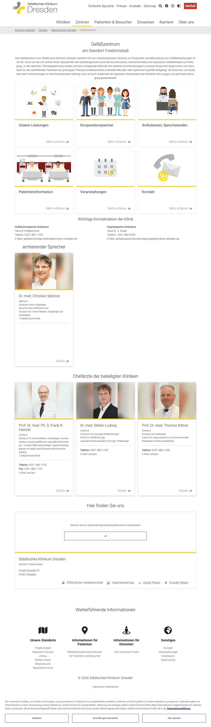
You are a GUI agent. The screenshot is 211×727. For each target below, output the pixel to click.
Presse (122, 6)
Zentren (82, 22)
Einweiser (145, 22)
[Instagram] (173, 6)
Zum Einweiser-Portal (126, 652)
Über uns (186, 22)
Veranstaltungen (168, 652)
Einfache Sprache (101, 6)
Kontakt (135, 6)
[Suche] (160, 6)
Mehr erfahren (55, 142)
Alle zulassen (174, 718)
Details (60, 361)
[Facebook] (167, 6)
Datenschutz (168, 659)
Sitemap (150, 6)
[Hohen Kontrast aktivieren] (179, 6)
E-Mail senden (27, 472)
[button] (176, 583)
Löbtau (43, 656)
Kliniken (63, 22)
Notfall (190, 6)
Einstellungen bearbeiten (105, 718)
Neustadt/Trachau (43, 652)
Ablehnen (37, 718)
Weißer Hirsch (43, 659)
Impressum (168, 656)
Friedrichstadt (43, 648)
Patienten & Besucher (113, 22)
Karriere (166, 22)
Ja (105, 536)
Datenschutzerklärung (178, 708)
